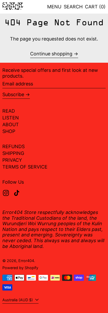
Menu (54, 6)
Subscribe (13, 94)
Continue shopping (51, 53)
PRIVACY (12, 160)
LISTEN (10, 117)
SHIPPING (13, 153)
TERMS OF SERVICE (24, 167)
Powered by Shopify (20, 267)
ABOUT (10, 124)
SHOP (8, 131)
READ (8, 111)
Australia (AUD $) (18, 300)
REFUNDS (13, 146)
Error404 (26, 260)
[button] (73, 7)
